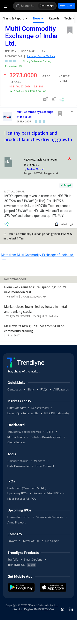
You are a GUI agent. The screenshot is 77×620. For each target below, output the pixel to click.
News (37, 18)
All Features (61, 389)
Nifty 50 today (16, 408)
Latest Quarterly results (23, 413)
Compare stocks (17, 461)
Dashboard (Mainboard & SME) (26, 488)
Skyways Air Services (49, 517)
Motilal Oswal (35, 169)
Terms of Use (31, 541)
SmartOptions (33, 559)
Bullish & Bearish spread (46, 437)
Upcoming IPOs (17, 493)
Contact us (14, 389)
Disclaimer (52, 541)
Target (67, 185)
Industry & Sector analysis (24, 431)
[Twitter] (62, 610)
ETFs (50, 431)
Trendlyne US (21, 564)
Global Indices (16, 442)
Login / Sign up (67, 6)
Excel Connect (45, 466)
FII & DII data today (57, 413)
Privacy (12, 541)
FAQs (44, 389)
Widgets (39, 461)
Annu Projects (16, 522)
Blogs (31, 389)
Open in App (47, 5)
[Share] (61, 99)
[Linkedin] (71, 609)
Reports (54, 18)
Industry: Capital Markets (41, 56)
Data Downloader (18, 466)
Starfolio (12, 559)
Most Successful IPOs (21, 498)
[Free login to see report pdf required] (71, 158)
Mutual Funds (16, 437)
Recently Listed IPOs (47, 493)
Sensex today (40, 408)
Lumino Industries (19, 517)
